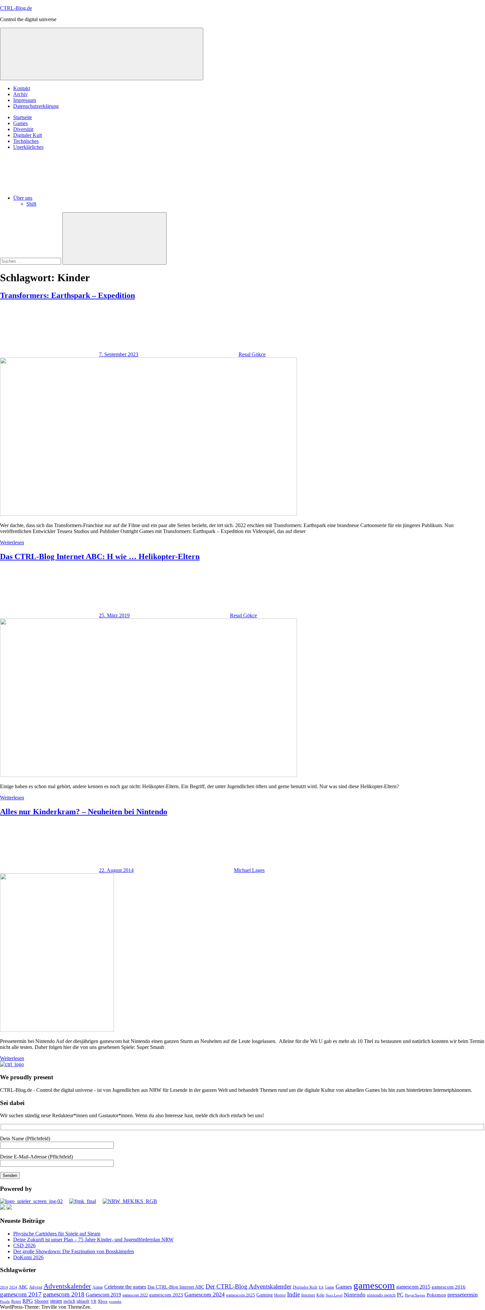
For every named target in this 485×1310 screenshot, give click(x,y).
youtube (115, 1301)
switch (69, 1301)
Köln (320, 1295)
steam (56, 1301)
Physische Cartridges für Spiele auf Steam (56, 1233)
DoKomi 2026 (28, 1257)
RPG (27, 1301)
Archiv (20, 94)
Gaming (264, 1294)
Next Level (334, 1295)
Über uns (22, 198)
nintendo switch (381, 1295)
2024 (13, 1287)
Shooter (41, 1301)
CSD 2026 (24, 1245)
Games (20, 123)
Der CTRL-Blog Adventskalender (248, 1286)
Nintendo (355, 1295)
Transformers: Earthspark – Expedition (67, 295)
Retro (16, 1301)
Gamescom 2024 (204, 1294)
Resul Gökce (252, 354)
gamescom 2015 (413, 1287)
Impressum (24, 100)
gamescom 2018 (63, 1294)
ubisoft (83, 1301)
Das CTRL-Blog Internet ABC (175, 1287)
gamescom (374, 1285)
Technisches (26, 141)
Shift (31, 204)
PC (400, 1295)
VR (93, 1301)
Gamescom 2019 (103, 1294)
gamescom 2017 (21, 1294)
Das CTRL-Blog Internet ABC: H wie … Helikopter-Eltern (100, 556)
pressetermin (462, 1294)
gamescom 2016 (449, 1287)
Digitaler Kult (27, 135)
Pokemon (436, 1294)
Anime (97, 1287)
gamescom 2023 (166, 1294)
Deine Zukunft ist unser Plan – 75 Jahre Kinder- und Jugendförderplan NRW (93, 1239)
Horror (280, 1295)
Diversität (23, 129)
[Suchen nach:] (31, 261)
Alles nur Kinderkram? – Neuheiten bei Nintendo (83, 811)
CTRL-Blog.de (16, 8)
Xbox (103, 1301)
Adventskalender (67, 1286)
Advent (35, 1287)
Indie (293, 1294)
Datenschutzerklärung (36, 106)
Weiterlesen (12, 542)
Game (329, 1287)
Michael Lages (249, 870)
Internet (308, 1295)
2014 (4, 1287)
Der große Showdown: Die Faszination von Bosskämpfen (73, 1251)
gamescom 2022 (135, 1295)
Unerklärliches (28, 147)
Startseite (22, 117)
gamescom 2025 (240, 1295)
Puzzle (5, 1301)
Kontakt (21, 88)
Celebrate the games (125, 1287)
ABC (23, 1287)
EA (321, 1287)
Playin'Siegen (415, 1295)
